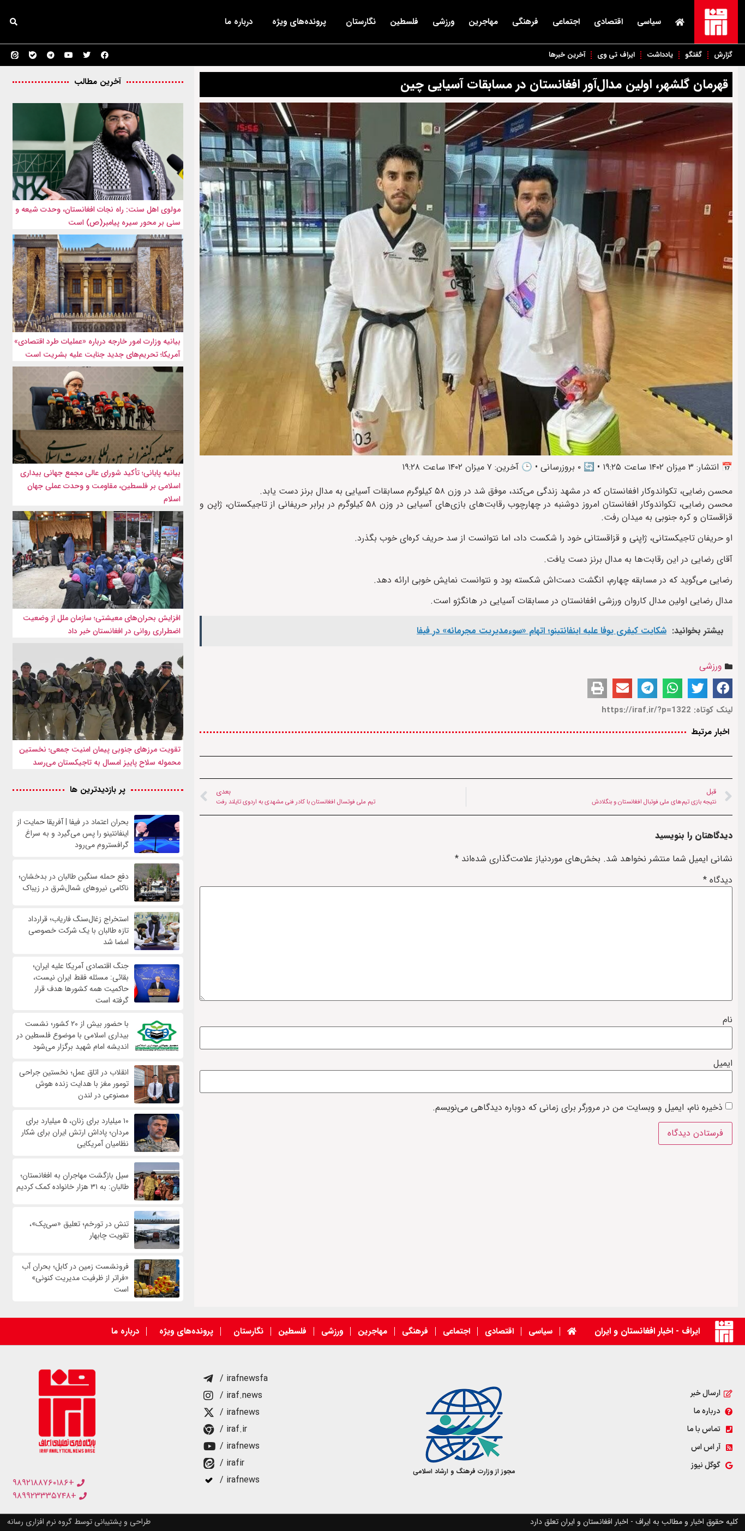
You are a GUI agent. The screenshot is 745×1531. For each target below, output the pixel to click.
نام (727, 1020)
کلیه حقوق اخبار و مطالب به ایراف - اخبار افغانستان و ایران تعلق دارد (634, 1522)
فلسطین (404, 21)
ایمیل (722, 1063)
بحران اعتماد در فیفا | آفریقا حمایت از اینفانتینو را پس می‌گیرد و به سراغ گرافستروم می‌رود (73, 833)
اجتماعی (566, 21)
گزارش (723, 55)
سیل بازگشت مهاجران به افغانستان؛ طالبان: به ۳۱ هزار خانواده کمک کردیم (72, 1181)
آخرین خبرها (567, 55)
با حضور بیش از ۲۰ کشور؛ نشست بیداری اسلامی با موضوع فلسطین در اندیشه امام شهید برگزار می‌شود (72, 1035)
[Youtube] (68, 55)
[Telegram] (50, 55)
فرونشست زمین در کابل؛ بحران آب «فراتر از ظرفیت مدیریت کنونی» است (75, 1278)
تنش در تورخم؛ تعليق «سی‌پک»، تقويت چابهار (79, 1229)
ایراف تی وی (616, 55)
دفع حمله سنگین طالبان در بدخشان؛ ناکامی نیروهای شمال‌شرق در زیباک (74, 882)
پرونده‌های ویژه (299, 21)
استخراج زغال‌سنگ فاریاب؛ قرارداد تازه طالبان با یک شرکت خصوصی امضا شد (78, 931)
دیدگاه (717, 880)
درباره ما (239, 21)
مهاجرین (483, 21)
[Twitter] (86, 55)
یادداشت (660, 55)
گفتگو (693, 55)
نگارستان (361, 21)
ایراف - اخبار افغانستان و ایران (647, 1331)
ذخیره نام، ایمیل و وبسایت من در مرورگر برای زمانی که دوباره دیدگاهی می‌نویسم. (577, 1107)
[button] (14, 22)
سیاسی (649, 21)
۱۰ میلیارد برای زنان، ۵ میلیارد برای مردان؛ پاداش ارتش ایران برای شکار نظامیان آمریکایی (75, 1132)
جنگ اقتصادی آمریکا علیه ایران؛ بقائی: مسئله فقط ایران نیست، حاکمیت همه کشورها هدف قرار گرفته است (81, 983)
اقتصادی (608, 21)
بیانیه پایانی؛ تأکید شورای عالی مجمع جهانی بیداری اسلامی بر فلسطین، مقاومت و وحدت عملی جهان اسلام (100, 486)
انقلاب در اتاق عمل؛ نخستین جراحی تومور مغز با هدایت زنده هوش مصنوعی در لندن (74, 1084)
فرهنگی (525, 21)
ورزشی (443, 21)
